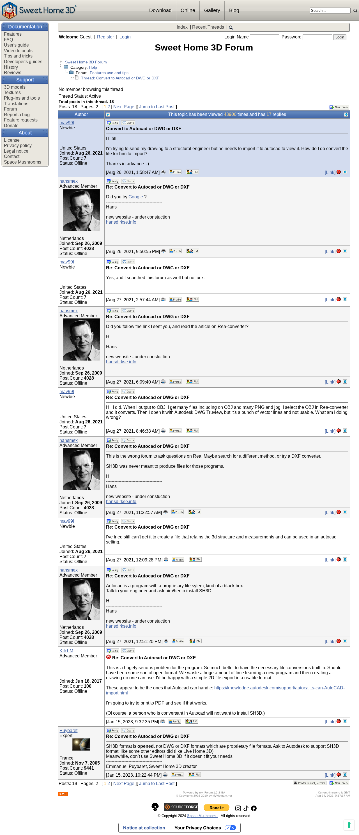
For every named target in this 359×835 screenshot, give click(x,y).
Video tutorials (18, 50)
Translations (16, 103)
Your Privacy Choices (197, 828)
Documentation (25, 26)
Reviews (12, 72)
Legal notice (16, 151)
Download (160, 10)
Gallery (212, 10)
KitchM (66, 650)
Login (125, 37)
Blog (234, 10)
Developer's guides (23, 61)
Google (135, 196)
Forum (10, 109)
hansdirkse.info (121, 222)
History (11, 67)
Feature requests (21, 120)
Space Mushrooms (22, 162)
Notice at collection (144, 828)
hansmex (68, 181)
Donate (11, 125)
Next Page (123, 106)
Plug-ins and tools (22, 98)
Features (13, 34)
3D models (15, 87)
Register (105, 37)
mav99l (66, 122)
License (12, 140)
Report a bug (17, 114)
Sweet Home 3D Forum (86, 62)
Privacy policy (18, 145)
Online (188, 10)
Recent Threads (208, 27)
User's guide (16, 45)
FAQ (8, 39)
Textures (12, 92)
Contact (11, 156)
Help (93, 67)
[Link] (330, 172)
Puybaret (68, 730)
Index (182, 27)
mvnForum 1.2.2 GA (212, 792)
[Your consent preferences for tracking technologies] (349, 825)
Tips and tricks (18, 56)
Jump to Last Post (156, 106)
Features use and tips (109, 72)
